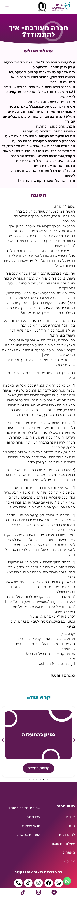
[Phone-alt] (18, 883)
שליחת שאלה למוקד (24, 808)
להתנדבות (67, 835)
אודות (70, 817)
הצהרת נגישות (28, 835)
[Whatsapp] (58, 883)
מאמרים (68, 852)
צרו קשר (68, 861)
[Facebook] (54, 892)
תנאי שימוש (31, 826)
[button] (7, 7)
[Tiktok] (23, 892)
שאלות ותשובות (62, 843)
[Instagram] (38, 892)
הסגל (71, 826)
